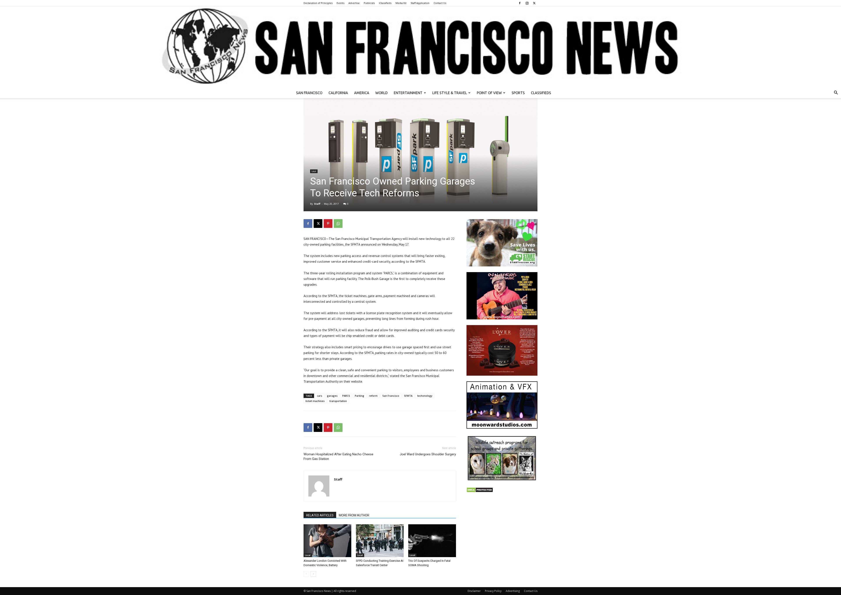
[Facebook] (519, 3)
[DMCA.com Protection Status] (479, 491)
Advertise (354, 3)
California (338, 93)
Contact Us (440, 3)
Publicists (369, 3)
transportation (338, 401)
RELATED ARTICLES (320, 515)
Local (313, 171)
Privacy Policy (493, 591)
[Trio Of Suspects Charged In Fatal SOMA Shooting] (432, 540)
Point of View (489, 93)
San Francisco (309, 93)
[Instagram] (527, 3)
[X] (534, 3)
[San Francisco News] (420, 47)
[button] (835, 93)
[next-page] (313, 574)
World (381, 93)
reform (373, 395)
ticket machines (315, 401)
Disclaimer (474, 591)
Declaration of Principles (318, 3)
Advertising (513, 591)
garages (332, 395)
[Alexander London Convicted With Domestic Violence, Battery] (327, 540)
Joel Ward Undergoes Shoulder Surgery (428, 454)
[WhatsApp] (338, 223)
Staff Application (420, 3)
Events (340, 3)
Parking (359, 395)
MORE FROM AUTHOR (354, 515)
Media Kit (401, 3)
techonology (424, 395)
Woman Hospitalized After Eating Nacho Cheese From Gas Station (338, 456)
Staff (317, 203)
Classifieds (541, 93)
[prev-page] (306, 574)
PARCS (346, 395)
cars (319, 395)
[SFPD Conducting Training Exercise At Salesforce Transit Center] (380, 540)
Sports (518, 93)
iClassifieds (385, 3)
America (361, 93)
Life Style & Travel (449, 93)
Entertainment (408, 93)
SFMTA (408, 395)
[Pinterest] (328, 223)
